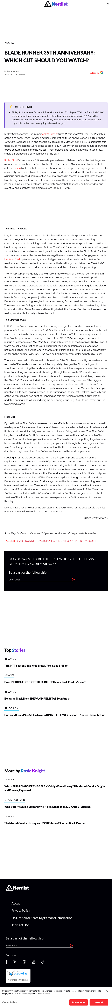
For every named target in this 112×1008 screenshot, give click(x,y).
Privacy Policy (21, 910)
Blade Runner (26, 540)
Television (11, 658)
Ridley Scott (11, 160)
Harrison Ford (12, 259)
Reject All (99, 1002)
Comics (9, 779)
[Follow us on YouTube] (33, 963)
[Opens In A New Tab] (18, 973)
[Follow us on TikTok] (42, 963)
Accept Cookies (78, 1002)
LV (75, 540)
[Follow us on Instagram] (24, 963)
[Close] (107, 991)
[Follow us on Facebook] (6, 963)
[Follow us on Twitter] (15, 963)
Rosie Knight (13, 71)
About (16, 903)
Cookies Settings (9, 1002)
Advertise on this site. (18, 980)
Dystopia (43, 540)
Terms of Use (20, 925)
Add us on (94, 73)
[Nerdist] (56, 4)
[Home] (17, 890)
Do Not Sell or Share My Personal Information (42, 918)
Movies (9, 42)
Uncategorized (15, 799)
